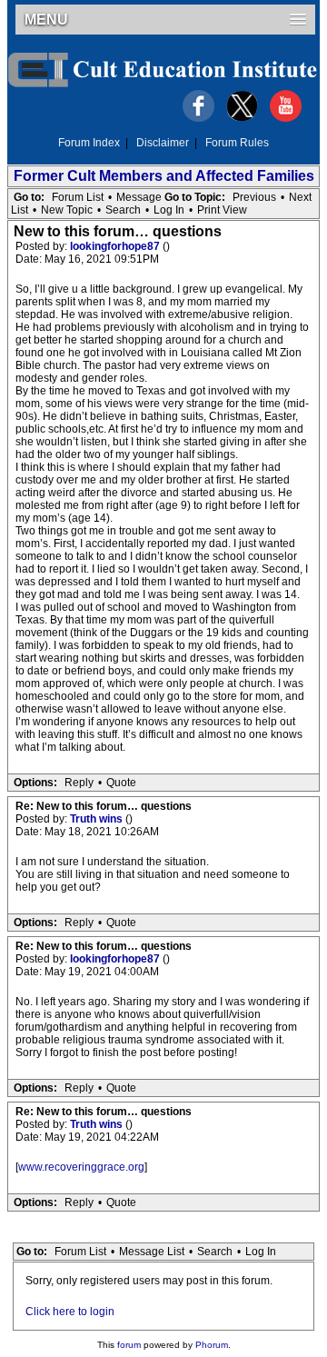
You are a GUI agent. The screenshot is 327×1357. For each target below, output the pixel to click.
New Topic (67, 210)
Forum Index (89, 142)
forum (129, 1345)
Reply (79, 782)
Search (123, 210)
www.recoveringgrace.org (81, 1167)
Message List (151, 1251)
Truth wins (97, 819)
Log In (169, 210)
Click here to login (69, 1311)
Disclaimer (162, 142)
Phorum (211, 1345)
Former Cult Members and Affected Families (164, 176)
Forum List (78, 197)
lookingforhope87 (116, 246)
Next (300, 197)
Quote (121, 782)
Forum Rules (237, 142)
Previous (254, 197)
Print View (222, 210)
